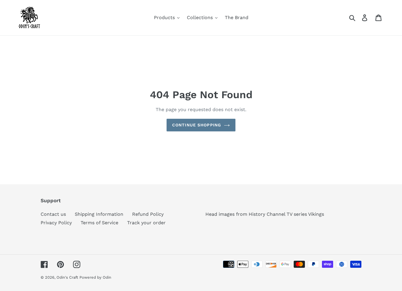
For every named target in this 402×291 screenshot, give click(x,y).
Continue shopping (196, 125)
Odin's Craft (67, 277)
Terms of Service (99, 222)
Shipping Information (99, 214)
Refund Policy (148, 214)
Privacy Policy (56, 222)
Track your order (146, 222)
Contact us (53, 214)
